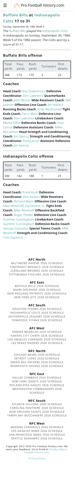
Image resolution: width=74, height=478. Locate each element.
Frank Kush (30, 192)
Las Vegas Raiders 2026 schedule (37, 343)
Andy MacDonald (49, 109)
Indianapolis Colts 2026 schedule (37, 312)
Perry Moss (30, 114)
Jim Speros (21, 136)
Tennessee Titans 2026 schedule (37, 320)
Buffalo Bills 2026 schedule (37, 286)
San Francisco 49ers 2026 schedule (37, 434)
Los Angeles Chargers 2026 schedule (37, 339)
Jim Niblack (55, 105)
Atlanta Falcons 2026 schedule (37, 404)
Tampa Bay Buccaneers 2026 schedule (37, 415)
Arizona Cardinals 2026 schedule (37, 427)
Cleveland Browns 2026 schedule (37, 270)
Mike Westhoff (13, 206)
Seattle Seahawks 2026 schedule (37, 438)
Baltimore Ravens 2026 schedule (37, 263)
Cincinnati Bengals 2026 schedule (37, 267)
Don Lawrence (33, 96)
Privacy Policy (37, 458)
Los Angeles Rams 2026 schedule (37, 431)
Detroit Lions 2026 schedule (37, 358)
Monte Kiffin (11, 123)
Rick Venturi (31, 197)
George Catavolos (15, 228)
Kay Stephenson (34, 91)
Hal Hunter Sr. (35, 206)
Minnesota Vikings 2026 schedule (37, 366)
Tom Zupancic (13, 237)
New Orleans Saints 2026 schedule (37, 411)
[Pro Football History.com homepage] (17, 5)
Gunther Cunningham (18, 219)
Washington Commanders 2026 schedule (37, 390)
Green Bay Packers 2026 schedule (37, 362)
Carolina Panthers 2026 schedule (37, 408)
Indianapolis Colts (55, 31)
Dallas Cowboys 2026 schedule (37, 377)
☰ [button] (5, 5)
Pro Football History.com (42, 5)
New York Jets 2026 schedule (37, 297)
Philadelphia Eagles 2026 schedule (37, 385)
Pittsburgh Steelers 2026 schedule (37, 274)
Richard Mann (24, 201)
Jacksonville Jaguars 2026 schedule (37, 316)
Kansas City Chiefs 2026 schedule (37, 335)
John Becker (22, 100)
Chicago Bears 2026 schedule (37, 354)
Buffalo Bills (15, 15)
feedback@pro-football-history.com (46, 451)
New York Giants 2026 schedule (37, 381)
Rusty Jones (31, 141)
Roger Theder (23, 215)
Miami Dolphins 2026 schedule (37, 289)
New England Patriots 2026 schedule (37, 293)
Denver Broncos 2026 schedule (37, 332)
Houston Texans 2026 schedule (37, 309)
